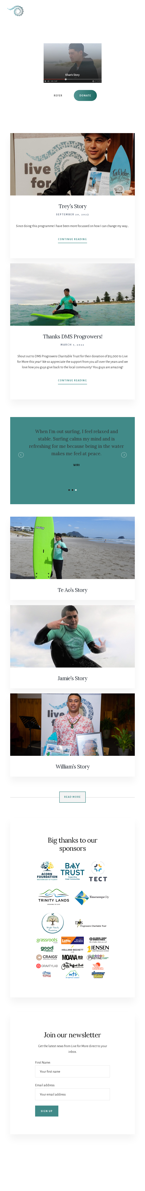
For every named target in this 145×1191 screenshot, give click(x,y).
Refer (58, 95)
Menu (132, 8)
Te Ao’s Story (72, 590)
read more (72, 797)
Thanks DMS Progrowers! (72, 336)
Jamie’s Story (72, 678)
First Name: (43, 1062)
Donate (85, 95)
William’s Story (73, 766)
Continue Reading (72, 240)
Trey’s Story (73, 206)
